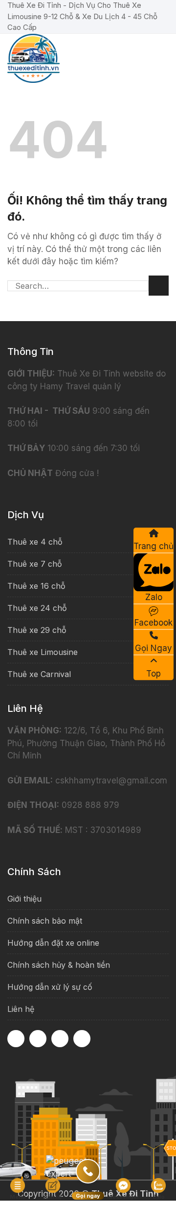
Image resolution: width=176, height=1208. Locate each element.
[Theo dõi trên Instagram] (37, 1038)
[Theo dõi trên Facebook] (15, 1038)
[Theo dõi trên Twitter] (81, 1038)
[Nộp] (159, 286)
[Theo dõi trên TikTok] (59, 1038)
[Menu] (162, 53)
